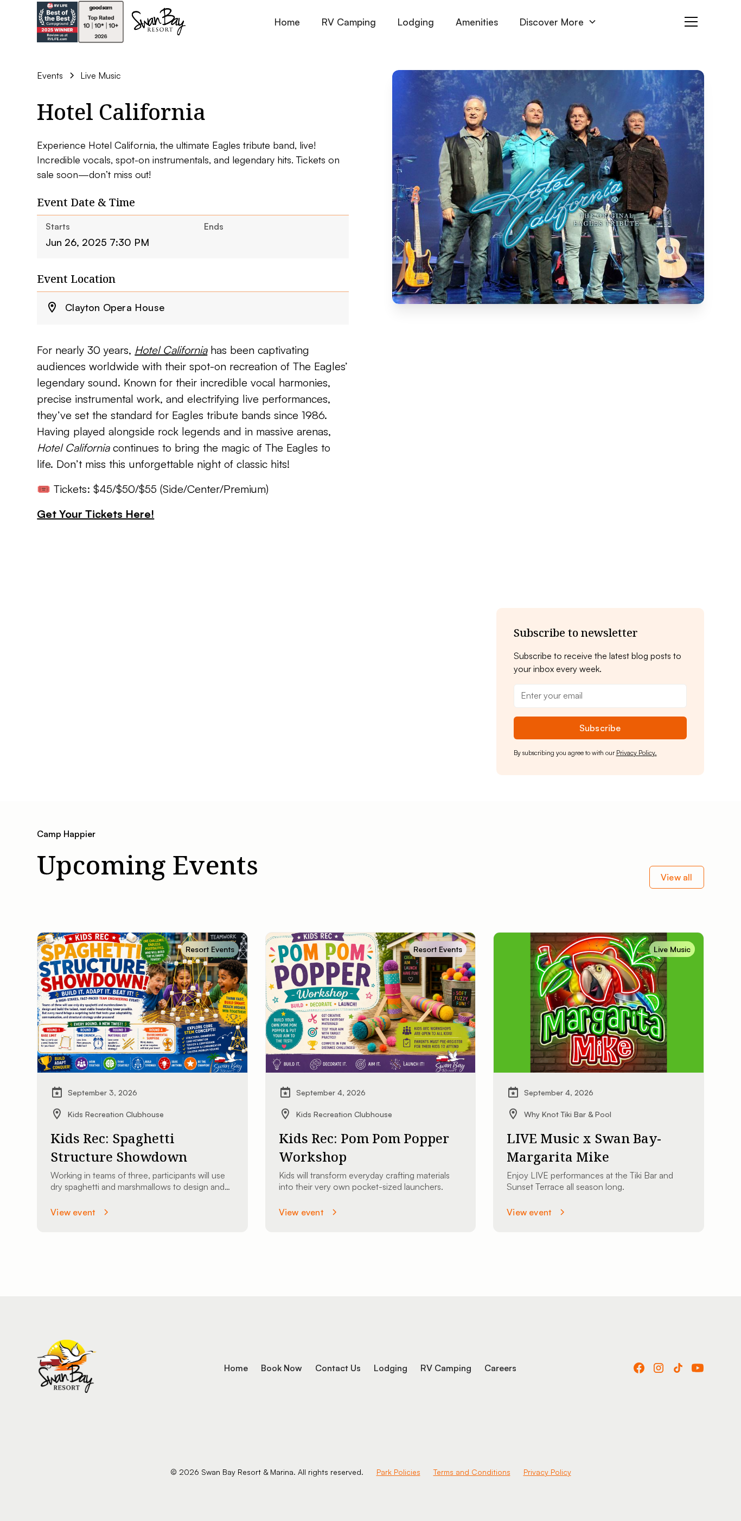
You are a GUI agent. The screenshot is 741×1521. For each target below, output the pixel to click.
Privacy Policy (547, 1471)
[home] (158, 22)
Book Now (281, 1367)
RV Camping (349, 22)
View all (677, 877)
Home (287, 22)
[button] (558, 21)
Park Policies (398, 1471)
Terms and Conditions (471, 1471)
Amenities (477, 22)
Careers (500, 1367)
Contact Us (338, 1367)
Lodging (416, 22)
